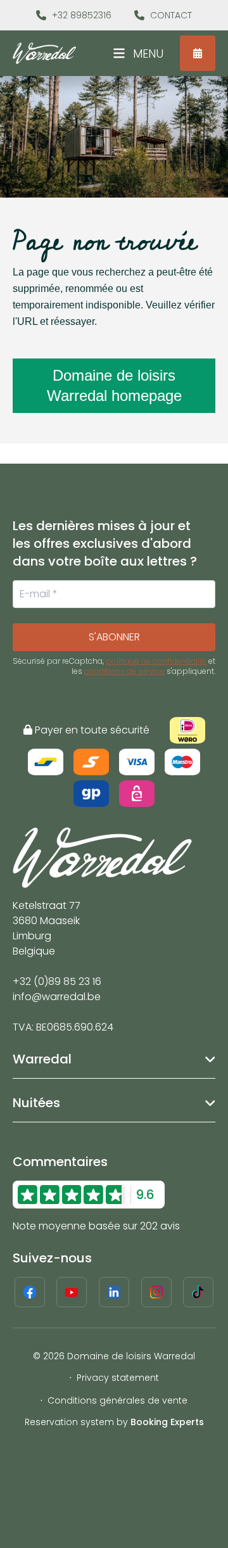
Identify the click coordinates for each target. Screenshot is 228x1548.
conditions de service (124, 671)
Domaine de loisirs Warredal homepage (114, 385)
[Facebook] (30, 1292)
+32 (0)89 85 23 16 (57, 981)
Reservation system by (114, 1422)
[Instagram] (156, 1292)
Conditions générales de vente (117, 1400)
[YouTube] (71, 1292)
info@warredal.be (57, 996)
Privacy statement (118, 1377)
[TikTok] (198, 1292)
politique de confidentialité (156, 661)
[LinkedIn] (114, 1292)
